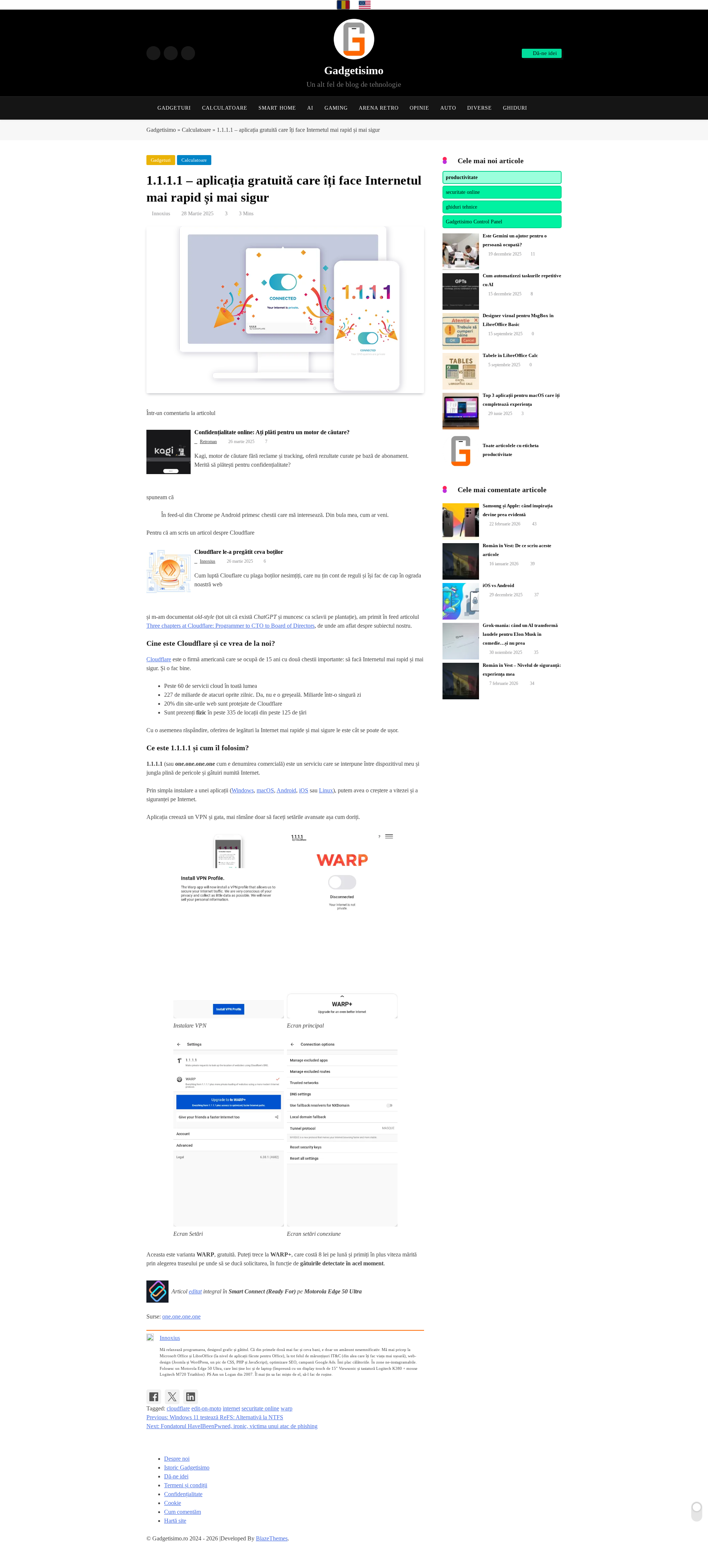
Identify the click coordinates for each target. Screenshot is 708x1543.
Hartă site (175, 1521)
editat (195, 1291)
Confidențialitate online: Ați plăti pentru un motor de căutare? (272, 432)
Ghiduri (515, 108)
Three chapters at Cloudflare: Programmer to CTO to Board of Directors (230, 626)
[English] (364, 5)
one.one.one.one (181, 1316)
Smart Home (277, 108)
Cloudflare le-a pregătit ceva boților (238, 552)
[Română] (343, 5)
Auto (448, 108)
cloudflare (178, 1408)
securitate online (260, 1408)
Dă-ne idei (176, 1476)
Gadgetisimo (354, 70)
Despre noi (177, 1458)
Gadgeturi (174, 108)
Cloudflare (158, 659)
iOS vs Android (498, 585)
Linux (326, 790)
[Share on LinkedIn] (190, 1396)
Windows (243, 790)
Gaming (336, 108)
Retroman (208, 441)
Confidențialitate (183, 1494)
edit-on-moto (206, 1408)
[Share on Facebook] (153, 1396)
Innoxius (161, 213)
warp (286, 1408)
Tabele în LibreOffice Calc (510, 355)
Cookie (172, 1503)
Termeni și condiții (185, 1485)
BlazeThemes (272, 1538)
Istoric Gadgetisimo (186, 1467)
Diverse (479, 108)
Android (286, 790)
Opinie (419, 108)
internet (231, 1408)
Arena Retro (379, 108)
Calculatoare (224, 108)
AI (310, 108)
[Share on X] (172, 1396)
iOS (303, 790)
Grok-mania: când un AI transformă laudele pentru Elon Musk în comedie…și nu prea (520, 634)
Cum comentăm (182, 1512)
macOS (265, 790)
